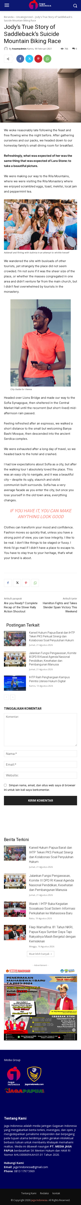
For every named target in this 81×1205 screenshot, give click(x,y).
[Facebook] (20, 59)
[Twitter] (29, 59)
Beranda (9, 17)
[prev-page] (6, 697)
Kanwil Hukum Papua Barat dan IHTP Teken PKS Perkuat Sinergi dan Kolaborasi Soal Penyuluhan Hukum (52, 636)
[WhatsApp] (47, 59)
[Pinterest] (38, 59)
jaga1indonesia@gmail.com (30, 1167)
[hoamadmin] (6, 49)
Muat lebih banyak (39, 954)
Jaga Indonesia (39, 1200)
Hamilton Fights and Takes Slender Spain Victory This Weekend (60, 607)
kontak (56, 1193)
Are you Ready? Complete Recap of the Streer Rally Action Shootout (21, 607)
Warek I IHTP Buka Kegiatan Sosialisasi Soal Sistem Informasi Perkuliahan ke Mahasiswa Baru (52, 908)
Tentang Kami (28, 1193)
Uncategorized (24, 17)
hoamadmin (19, 48)
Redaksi (44, 1193)
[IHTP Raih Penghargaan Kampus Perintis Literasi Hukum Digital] (15, 683)
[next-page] (12, 697)
